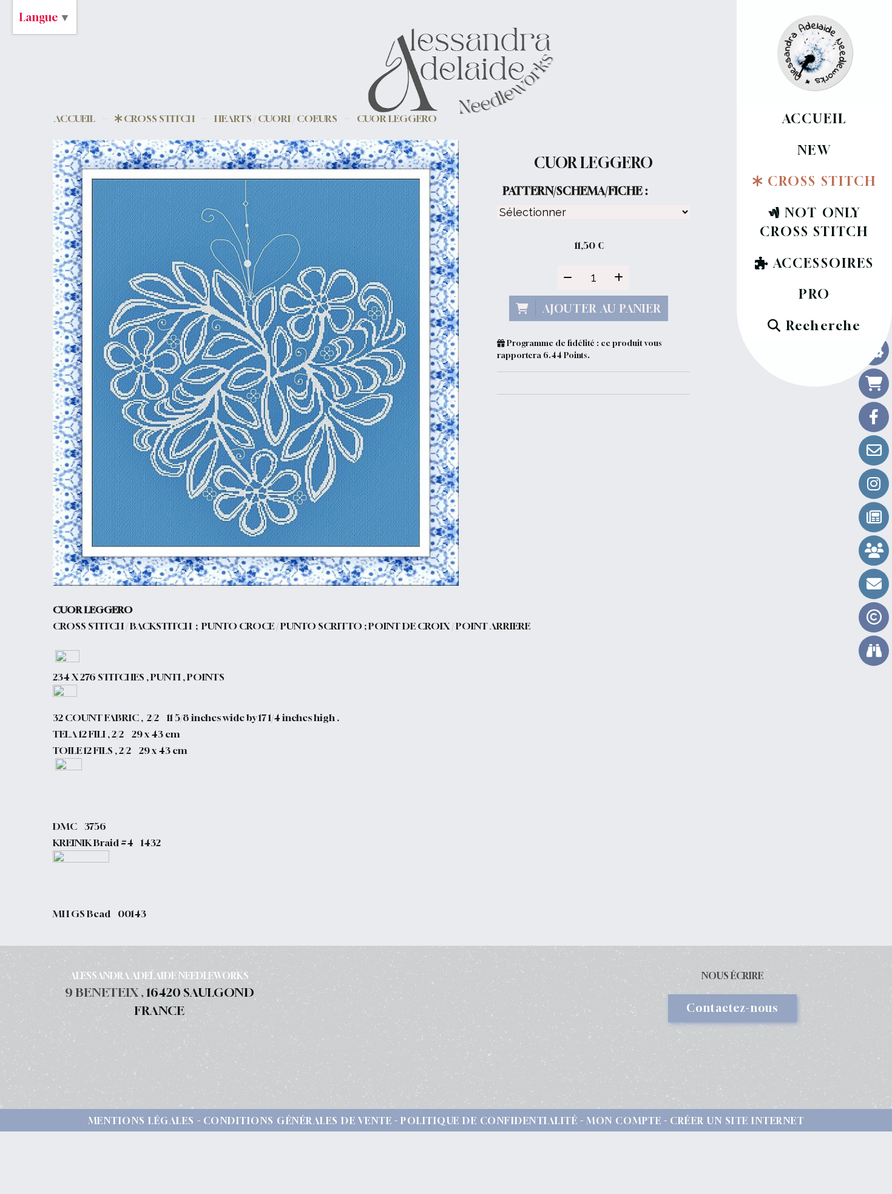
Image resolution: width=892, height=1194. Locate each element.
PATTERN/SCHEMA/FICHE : (575, 190)
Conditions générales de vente (298, 1120)
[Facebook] (874, 417)
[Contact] (874, 450)
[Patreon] (874, 550)
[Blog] (874, 517)
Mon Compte (623, 1120)
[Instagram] (874, 484)
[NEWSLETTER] (874, 584)
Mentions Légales (141, 1120)
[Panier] (874, 383)
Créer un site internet (737, 1120)
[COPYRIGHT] (874, 617)
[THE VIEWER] (874, 651)
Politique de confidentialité (489, 1120)
